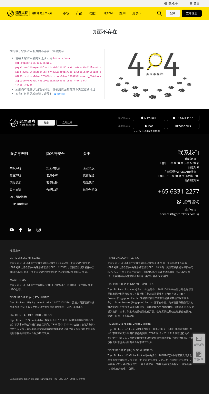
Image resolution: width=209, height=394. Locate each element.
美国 (196, 3)
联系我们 (88, 182)
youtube (12, 230)
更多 (136, 13)
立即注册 (191, 13)
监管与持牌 (90, 189)
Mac (150, 126)
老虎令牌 (52, 175)
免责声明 (15, 175)
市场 (66, 13)
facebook (21, 230)
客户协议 (15, 189)
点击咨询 (191, 201)
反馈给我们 (60, 94)
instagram (39, 230)
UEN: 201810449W (74, 379)
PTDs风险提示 (19, 204)
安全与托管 (53, 168)
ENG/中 (173, 3)
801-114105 (68, 285)
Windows (184, 126)
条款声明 (15, 168)
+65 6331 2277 (178, 191)
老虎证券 (29, 13)
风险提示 (15, 182)
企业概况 (88, 168)
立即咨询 (199, 344)
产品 (79, 13)
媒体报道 (88, 175)
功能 (92, 13)
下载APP (198, 359)
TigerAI (107, 13)
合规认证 (52, 189)
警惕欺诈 (52, 182)
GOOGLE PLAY (185, 118)
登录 (173, 13)
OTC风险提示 (18, 197)
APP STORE (150, 118)
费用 (122, 13)
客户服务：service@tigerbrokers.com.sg (179, 212)
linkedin (30, 230)
